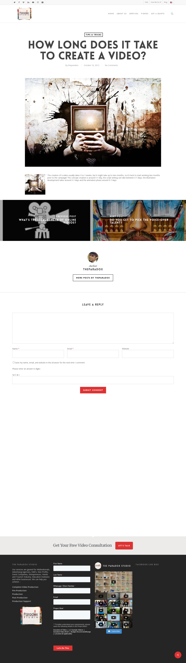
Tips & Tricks (93, 34)
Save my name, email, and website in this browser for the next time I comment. (50, 362)
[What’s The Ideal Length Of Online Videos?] (46, 220)
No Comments (111, 65)
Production (17, 594)
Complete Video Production (25, 587)
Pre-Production (19, 590)
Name (15, 348)
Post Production (20, 597)
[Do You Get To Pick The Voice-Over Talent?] (139, 220)
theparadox (73, 65)
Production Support (21, 601)
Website (125, 348)
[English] (171, 2)
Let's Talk (124, 545)
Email (70, 348)
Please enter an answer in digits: (26, 368)
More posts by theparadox (93, 278)
